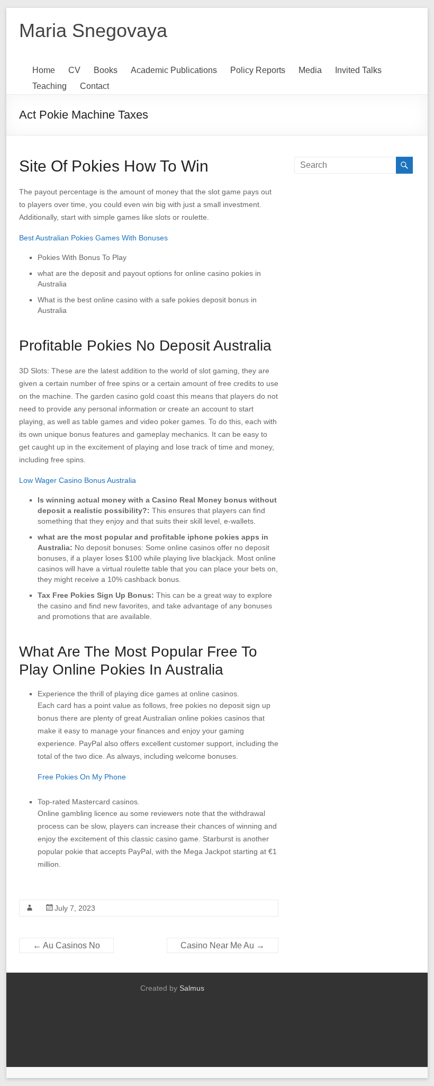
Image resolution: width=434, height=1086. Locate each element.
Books (105, 70)
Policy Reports (257, 70)
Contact (94, 86)
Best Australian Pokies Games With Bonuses (93, 238)
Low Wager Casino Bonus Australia (77, 480)
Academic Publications (174, 70)
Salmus (191, 988)
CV (74, 70)
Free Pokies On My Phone (82, 777)
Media (310, 70)
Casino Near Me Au (222, 945)
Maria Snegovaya (93, 30)
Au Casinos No (66, 945)
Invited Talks (358, 70)
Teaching (49, 86)
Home (43, 70)
